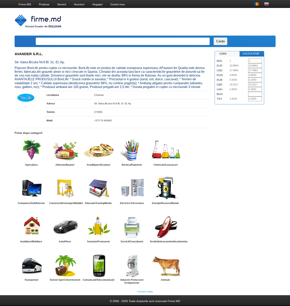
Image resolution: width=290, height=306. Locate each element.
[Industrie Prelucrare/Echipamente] (132, 265)
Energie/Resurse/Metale (165, 203)
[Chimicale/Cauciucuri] (165, 150)
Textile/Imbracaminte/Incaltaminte (169, 241)
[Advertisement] (201, 22)
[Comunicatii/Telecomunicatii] (98, 265)
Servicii (61, 4)
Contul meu (117, 4)
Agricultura (31, 164)
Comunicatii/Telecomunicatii (98, 280)
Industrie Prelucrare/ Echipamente (131, 281)
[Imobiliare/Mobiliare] (31, 227)
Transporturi (31, 280)
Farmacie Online (145, 291)
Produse (44, 4)
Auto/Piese (65, 241)
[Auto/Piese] (65, 227)
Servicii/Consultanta (132, 241)
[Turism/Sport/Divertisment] (65, 265)
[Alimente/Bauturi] (65, 150)
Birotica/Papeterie (132, 164)
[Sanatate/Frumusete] (98, 227)
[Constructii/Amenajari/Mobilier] (65, 188)
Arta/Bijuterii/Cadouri (98, 164)
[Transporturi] (31, 265)
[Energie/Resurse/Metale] (165, 188)
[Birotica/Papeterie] (132, 150)
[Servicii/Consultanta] (132, 227)
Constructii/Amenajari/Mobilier (66, 203)
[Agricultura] (31, 150)
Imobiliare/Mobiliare (31, 241)
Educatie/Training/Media (98, 203)
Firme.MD (25, 4)
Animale (165, 280)
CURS (223, 53)
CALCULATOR (251, 53)
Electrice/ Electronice (132, 203)
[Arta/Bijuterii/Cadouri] (98, 150)
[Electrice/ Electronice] (132, 188)
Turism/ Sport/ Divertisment (65, 280)
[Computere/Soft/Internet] (31, 188)
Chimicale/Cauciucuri (165, 164)
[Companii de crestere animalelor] (165, 265)
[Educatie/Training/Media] (98, 188)
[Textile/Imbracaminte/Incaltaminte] (165, 227)
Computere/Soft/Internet (31, 203)
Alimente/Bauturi (64, 164)
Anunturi (79, 4)
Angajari (97, 4)
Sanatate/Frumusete (98, 241)
